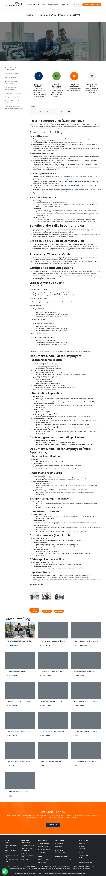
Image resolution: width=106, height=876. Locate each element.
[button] (98, 869)
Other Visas (13, 676)
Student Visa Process (44, 849)
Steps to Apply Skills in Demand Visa (12, 88)
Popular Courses (43, 846)
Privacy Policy (42, 862)
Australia (82, 843)
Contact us (53, 825)
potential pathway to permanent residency (80, 234)
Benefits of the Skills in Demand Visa (12, 82)
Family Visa (46, 645)
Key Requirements (10, 77)
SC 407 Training (34, 610)
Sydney (81, 847)
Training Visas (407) (27, 845)
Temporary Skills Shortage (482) (26, 849)
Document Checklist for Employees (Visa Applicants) (14, 107)
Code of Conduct (43, 859)
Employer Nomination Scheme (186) (27, 855)
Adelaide (82, 848)
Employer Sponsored (83, 645)
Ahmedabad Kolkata (83, 856)
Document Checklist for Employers (12, 102)
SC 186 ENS (46, 611)
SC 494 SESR (59, 611)
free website (97, 873)
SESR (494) (24, 860)
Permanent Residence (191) (63, 860)
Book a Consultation (92, 5)
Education (79, 766)
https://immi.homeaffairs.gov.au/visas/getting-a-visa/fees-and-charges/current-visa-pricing (61, 351)
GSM (76, 736)
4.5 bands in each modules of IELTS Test (79, 189)
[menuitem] (29, 5)
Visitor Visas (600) (60, 853)
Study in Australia (43, 844)
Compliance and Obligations (14, 97)
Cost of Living (42, 852)
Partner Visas (59, 843)
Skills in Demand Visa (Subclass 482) (12, 69)
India (81, 852)
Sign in (76, 5)
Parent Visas (58, 847)
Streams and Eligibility (12, 74)
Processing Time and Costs (14, 93)
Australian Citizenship (61, 856)
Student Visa (13, 645)
